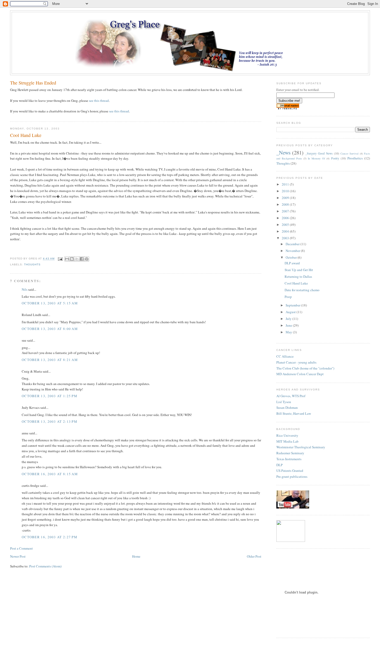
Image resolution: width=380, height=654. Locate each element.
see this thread (99, 100)
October (292, 257)
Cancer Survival (349, 153)
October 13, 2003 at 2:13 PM (49, 421)
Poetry (335, 158)
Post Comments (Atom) (45, 566)
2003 (286, 238)
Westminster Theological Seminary (300, 447)
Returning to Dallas (298, 276)
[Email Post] (60, 258)
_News (283, 152)
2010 (286, 191)
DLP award (292, 263)
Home (136, 556)
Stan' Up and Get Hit (299, 269)
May (289, 332)
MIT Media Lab (287, 441)
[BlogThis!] (71, 258)
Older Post (254, 556)
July (289, 318)
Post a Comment (21, 548)
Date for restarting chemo (302, 290)
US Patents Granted (289, 470)
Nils (24, 289)
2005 (286, 224)
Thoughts (32, 264)
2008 (286, 204)
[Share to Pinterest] (86, 258)
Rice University (287, 435)
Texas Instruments (288, 459)
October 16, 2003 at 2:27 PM (49, 537)
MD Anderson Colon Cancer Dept (300, 374)
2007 (286, 211)
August (291, 312)
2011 (286, 184)
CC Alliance (285, 356)
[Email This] (67, 258)
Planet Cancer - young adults (296, 362)
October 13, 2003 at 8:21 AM (50, 359)
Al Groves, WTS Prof (290, 396)
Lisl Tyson (283, 401)
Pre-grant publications (291, 476)
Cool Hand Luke (296, 283)
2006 (286, 218)
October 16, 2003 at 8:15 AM (50, 474)
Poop (288, 296)
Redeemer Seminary (290, 453)
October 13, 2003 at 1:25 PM (49, 396)
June (289, 325)
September (293, 305)
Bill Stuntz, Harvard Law (293, 413)
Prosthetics (355, 158)
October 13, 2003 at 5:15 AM (50, 303)
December (293, 244)
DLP (279, 465)
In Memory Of (316, 158)
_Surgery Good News (319, 153)
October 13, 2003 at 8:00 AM (50, 328)
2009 (286, 197)
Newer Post (18, 556)
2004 (286, 231)
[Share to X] (76, 258)
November (293, 250)
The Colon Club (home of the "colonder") (305, 368)
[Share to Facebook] (81, 258)
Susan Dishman (287, 407)
